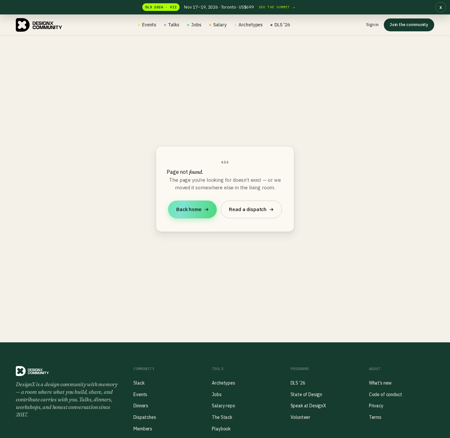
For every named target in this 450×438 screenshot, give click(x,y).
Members (142, 429)
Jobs (196, 25)
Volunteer (301, 417)
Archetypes (251, 25)
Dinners (140, 406)
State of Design (307, 394)
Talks (173, 25)
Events (149, 25)
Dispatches (144, 417)
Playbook (221, 429)
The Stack (222, 417)
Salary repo (223, 406)
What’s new (380, 383)
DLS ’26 (298, 383)
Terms (375, 417)
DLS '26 (282, 25)
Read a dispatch (251, 209)
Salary (220, 25)
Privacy (376, 406)
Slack (138, 383)
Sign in (372, 24)
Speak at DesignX (308, 406)
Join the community (409, 24)
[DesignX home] (39, 25)
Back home (192, 209)
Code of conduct (385, 394)
